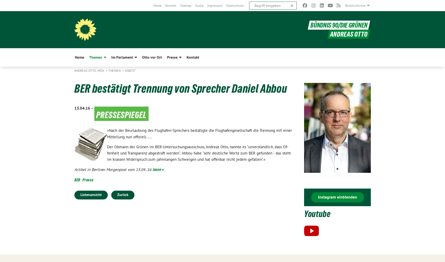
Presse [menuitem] (172, 57)
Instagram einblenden (337, 197)
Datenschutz (235, 5)
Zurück (122, 194)
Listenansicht (91, 194)
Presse (88, 179)
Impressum (214, 5)
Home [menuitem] (79, 57)
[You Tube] (330, 5)
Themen (114, 71)
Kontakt (170, 5)
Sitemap (185, 5)
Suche (199, 5)
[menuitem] (157, 5)
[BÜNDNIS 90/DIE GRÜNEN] (85, 30)
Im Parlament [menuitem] (122, 57)
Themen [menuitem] (95, 57)
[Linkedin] (322, 5)
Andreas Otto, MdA (89, 71)
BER (77, 179)
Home (157, 5)
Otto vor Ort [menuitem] (152, 57)
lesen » (158, 169)
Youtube (317, 214)
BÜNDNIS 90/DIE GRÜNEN (339, 25)
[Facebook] (305, 5)
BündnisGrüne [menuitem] (355, 5)
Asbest (130, 71)
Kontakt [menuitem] (193, 57)
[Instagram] (313, 5)
